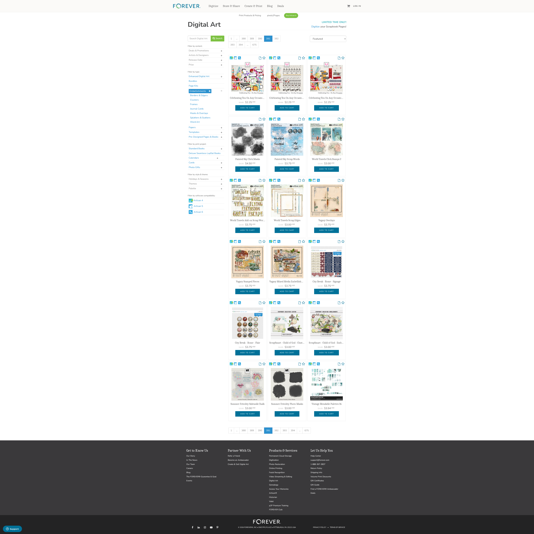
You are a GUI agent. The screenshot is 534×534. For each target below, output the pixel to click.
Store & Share (231, 6)
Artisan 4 (198, 200)
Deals (280, 6)
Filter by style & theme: (198, 174)
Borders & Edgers (199, 95)
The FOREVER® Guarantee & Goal (201, 476)
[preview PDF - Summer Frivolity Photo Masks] (299, 364)
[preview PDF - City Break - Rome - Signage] (339, 242)
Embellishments (198, 91)
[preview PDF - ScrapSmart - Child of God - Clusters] (299, 303)
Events (189, 480)
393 (232, 44)
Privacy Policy (319, 527)
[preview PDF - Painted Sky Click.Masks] (260, 119)
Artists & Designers (199, 55)
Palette (192, 188)
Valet (271, 501)
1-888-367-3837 (318, 464)
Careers (189, 468)
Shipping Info (316, 472)
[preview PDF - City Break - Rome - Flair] (260, 303)
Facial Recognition (277, 472)
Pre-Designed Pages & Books (203, 136)
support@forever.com (320, 460)
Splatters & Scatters (200, 117)
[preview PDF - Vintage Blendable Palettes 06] (339, 364)
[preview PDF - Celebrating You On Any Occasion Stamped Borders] (299, 58)
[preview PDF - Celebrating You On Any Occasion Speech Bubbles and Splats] (260, 58)
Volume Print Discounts (321, 476)
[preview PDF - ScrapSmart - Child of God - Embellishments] (339, 303)
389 (252, 38)
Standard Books (197, 148)
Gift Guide (315, 485)
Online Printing (275, 468)
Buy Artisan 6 (291, 15)
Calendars (194, 157)
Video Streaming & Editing (280, 476)
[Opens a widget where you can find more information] (12, 529)
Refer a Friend (234, 456)
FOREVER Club (275, 509)
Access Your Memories (279, 489)
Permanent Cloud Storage (280, 456)
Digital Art (273, 480)
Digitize (213, 6)
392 (276, 38)
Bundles (193, 81)
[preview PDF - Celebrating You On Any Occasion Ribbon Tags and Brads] (339, 58)
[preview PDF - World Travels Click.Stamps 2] (339, 119)
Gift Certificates (317, 480)
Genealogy (273, 485)
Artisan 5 (198, 206)
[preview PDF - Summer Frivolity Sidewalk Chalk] (260, 364)
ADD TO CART (247, 108)
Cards (192, 162)
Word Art (195, 122)
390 (260, 38)
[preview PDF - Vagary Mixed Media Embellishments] (299, 242)
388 (244, 38)
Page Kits (193, 85)
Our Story (190, 456)
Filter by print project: (197, 144)
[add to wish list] (264, 58)
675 (254, 44)
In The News (191, 460)
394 (241, 44)
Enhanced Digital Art (199, 76)
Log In (357, 6)
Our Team (190, 464)
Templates (194, 132)
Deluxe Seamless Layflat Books (205, 153)
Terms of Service (337, 527)
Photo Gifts (194, 167)
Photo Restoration (277, 464)
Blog (270, 6)
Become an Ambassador (238, 460)
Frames (194, 104)
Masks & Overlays (199, 113)
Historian (273, 497)
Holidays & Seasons (199, 179)
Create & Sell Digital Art (238, 464)
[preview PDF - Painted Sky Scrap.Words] (299, 119)
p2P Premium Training (278, 505)
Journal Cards (197, 108)
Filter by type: (194, 72)
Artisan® (273, 493)
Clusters (194, 99)
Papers (192, 127)
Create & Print (253, 6)
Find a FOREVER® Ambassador (324, 489)
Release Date (195, 59)
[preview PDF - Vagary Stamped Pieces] (260, 242)
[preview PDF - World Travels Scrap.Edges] (299, 180)
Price (191, 64)
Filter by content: (195, 46)
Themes (193, 183)
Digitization (274, 460)
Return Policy (316, 468)
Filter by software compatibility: (201, 195)
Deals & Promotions (199, 50)
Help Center (316, 456)
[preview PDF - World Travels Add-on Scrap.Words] (260, 180)
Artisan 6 (198, 212)
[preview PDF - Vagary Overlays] (339, 180)
